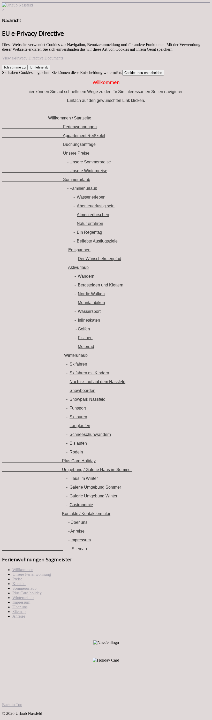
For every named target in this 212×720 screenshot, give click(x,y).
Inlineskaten (89, 320)
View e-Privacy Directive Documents (32, 58)
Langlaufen (80, 425)
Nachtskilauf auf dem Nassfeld (97, 382)
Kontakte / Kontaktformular (86, 513)
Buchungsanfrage (49, 144)
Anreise (77, 531)
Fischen (85, 338)
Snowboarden (82, 390)
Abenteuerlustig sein (96, 206)
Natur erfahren (90, 223)
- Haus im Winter (50, 478)
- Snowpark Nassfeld (85, 399)
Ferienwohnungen (49, 127)
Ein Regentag (89, 232)
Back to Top (12, 704)
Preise (17, 579)
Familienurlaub (83, 188)
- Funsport (76, 408)
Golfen (84, 329)
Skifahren (78, 364)
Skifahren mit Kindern (89, 373)
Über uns (79, 522)
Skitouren (78, 417)
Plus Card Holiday (49, 461)
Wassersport (89, 311)
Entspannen (79, 250)
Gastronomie (81, 505)
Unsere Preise (45, 153)
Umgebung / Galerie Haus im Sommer (67, 469)
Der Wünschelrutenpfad (99, 258)
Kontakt (19, 583)
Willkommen (22, 569)
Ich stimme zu (15, 67)
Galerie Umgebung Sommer (95, 487)
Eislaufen (78, 443)
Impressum (81, 540)
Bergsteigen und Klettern (100, 285)
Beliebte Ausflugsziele (97, 241)
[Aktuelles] (32, 549)
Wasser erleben (91, 197)
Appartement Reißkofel (53, 135)
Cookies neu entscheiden (143, 73)
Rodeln (76, 452)
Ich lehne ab (39, 67)
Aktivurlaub (78, 267)
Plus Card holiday (27, 593)
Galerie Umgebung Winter (93, 496)
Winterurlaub (45, 355)
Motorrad (86, 346)
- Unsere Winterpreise (54, 171)
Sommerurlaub (46, 179)
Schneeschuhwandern (90, 434)
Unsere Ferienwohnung (31, 574)
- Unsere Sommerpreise (56, 162)
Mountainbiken (91, 302)
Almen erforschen (93, 215)
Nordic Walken (91, 294)
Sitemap (19, 611)
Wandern (86, 276)
